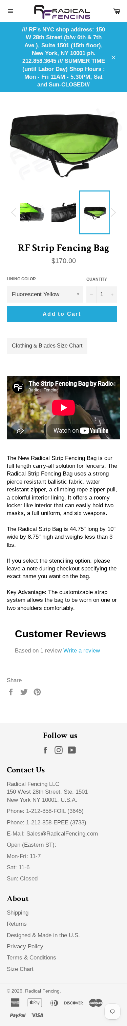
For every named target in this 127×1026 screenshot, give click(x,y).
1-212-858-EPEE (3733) (56, 822)
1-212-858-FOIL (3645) (55, 811)
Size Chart (20, 969)
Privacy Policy (25, 946)
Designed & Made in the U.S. (43, 935)
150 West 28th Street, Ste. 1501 (48, 792)
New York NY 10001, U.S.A (41, 800)
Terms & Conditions (31, 957)
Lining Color (21, 279)
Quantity (96, 279)
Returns (17, 924)
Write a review (81, 650)
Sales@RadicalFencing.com (62, 833)
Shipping (17, 912)
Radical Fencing (42, 991)
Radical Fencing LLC (34, 784)
